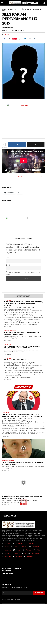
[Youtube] (2, 557)
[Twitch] (12, 553)
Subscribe (39, 593)
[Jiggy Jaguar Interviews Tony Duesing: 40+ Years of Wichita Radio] (23, 448)
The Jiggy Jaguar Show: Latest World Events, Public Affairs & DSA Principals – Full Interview (23, 303)
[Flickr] (2, 547)
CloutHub (19, 543)
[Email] (30, 39)
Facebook (31, 543)
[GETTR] (20, 547)
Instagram (35, 546)
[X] (9, 39)
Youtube (8, 557)
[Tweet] (36, 144)
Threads (30, 557)
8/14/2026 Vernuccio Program (16, 360)
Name (8, 258)
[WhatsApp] (20, 39)
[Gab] (11, 547)
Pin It (40, 177)
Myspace (8, 550)
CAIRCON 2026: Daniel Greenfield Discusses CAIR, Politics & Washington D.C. (22, 347)
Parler (19, 550)
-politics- (7, 300)
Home (4, 9)
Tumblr (7, 553)
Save (15, 39)
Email (8, 265)
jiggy (7, 34)
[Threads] (25, 557)
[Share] (17, 144)
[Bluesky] (14, 557)
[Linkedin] (25, 39)
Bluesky (19, 557)
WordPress (35, 553)
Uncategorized (13, 9)
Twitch (17, 553)
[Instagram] (30, 547)
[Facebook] (4, 39)
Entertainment (10, 330)
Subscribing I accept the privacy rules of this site (23, 273)
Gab (15, 546)
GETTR (24, 546)
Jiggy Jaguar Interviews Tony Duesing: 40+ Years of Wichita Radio (21, 333)
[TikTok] (34, 550)
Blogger (7, 543)
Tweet (19, 177)
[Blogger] (2, 543)
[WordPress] (29, 553)
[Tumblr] (35, 39)
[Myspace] (2, 550)
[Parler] (14, 550)
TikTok (39, 550)
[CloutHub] (13, 543)
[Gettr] (40, 39)
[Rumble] (24, 550)
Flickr (7, 546)
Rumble (28, 550)
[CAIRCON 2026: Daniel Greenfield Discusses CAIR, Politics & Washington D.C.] (23, 482)
